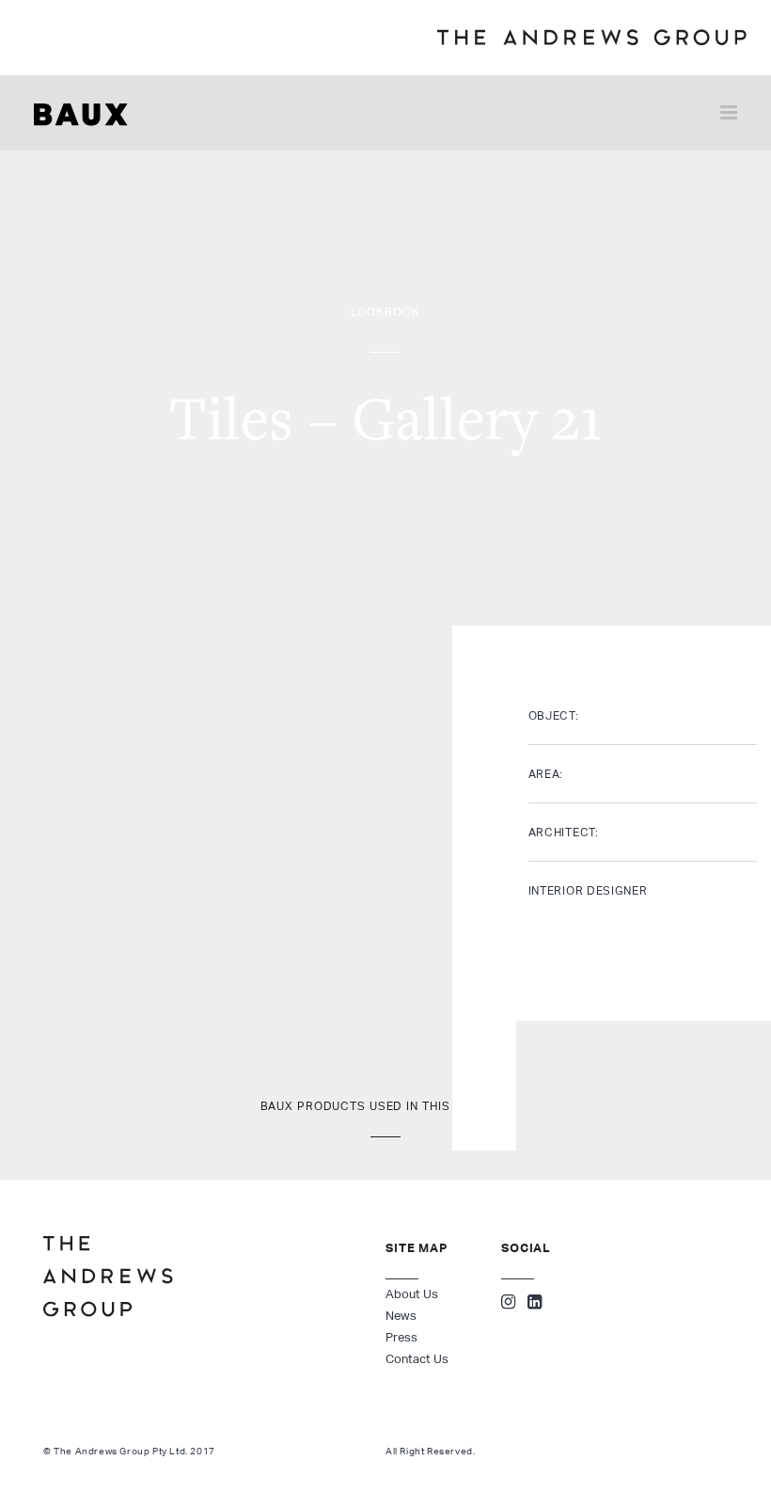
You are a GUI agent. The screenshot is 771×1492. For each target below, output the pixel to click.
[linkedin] (534, 1304)
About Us (412, 1294)
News (401, 1316)
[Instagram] (508, 1304)
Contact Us (417, 1359)
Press (401, 1337)
